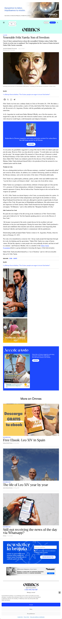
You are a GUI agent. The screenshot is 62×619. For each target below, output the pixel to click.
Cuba (10, 258)
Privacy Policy (26, 617)
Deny (31, 609)
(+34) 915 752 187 (31, 590)
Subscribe (52, 22)
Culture (5, 35)
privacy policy (39, 552)
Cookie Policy (20, 617)
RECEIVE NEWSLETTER (47, 557)
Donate (46, 22)
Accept (31, 604)
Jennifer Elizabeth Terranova (10, 48)
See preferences (31, 613)
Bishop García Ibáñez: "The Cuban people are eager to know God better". (27, 94)
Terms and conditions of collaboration (37, 617)
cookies (46, 552)
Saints (15, 258)
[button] (59, 592)
